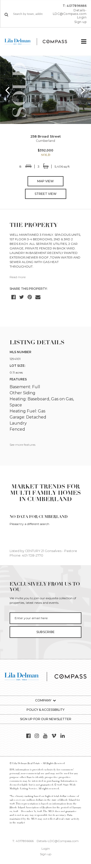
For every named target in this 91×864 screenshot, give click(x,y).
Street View (46, 194)
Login (82, 17)
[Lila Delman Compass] (40, 41)
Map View (45, 181)
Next (83, 89)
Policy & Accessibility (45, 710)
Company (43, 700)
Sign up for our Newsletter (45, 719)
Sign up (80, 22)
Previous (7, 89)
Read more (18, 277)
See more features (22, 445)
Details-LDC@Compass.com (70, 12)
